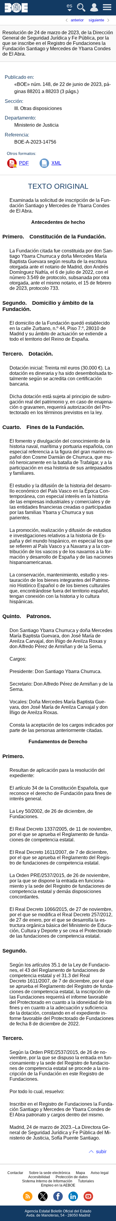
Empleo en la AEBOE (58, 1185)
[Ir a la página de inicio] (16, 10)
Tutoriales (86, 1181)
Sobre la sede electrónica (49, 1173)
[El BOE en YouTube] (88, 1200)
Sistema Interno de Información (47, 1181)
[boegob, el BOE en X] (43, 1200)
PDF (24, 163)
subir (101, 1151)
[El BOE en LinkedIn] (73, 1200)
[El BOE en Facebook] (58, 1200)
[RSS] (27, 1200)
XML (56, 163)
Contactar (15, 1173)
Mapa (80, 1173)
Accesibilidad (39, 1177)
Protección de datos (72, 1177)
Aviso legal (100, 1173)
